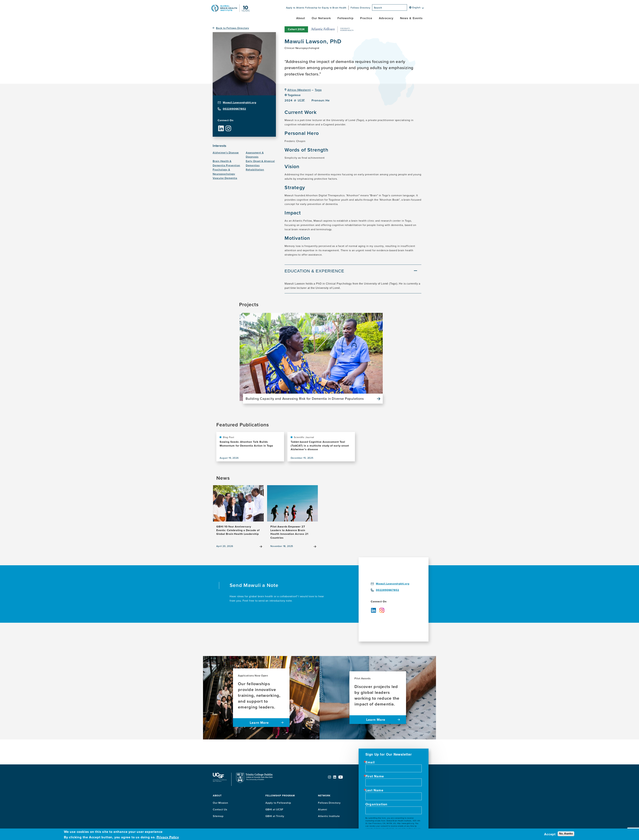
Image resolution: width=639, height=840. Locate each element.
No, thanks (566, 833)
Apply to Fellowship (278, 803)
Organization (376, 804)
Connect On (225, 120)
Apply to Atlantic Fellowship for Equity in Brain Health (316, 7)
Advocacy (386, 18)
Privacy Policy (168, 837)
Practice (366, 18)
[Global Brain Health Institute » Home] (230, 11)
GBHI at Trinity (274, 816)
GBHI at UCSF (274, 809)
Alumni (322, 809)
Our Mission (220, 803)
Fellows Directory (360, 7)
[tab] (353, 271)
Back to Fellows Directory (232, 28)
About (300, 18)
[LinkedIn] (221, 126)
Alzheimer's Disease (226, 152)
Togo (318, 90)
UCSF (301, 100)
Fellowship (345, 18)
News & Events (411, 18)
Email (370, 762)
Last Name (374, 790)
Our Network (321, 18)
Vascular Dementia (225, 178)
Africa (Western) (299, 90)
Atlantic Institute (329, 816)
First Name (374, 776)
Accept (550, 834)
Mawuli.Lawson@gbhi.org (239, 102)
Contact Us (220, 809)
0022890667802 (234, 109)
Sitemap (218, 816)
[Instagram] (228, 126)
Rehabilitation (255, 169)
